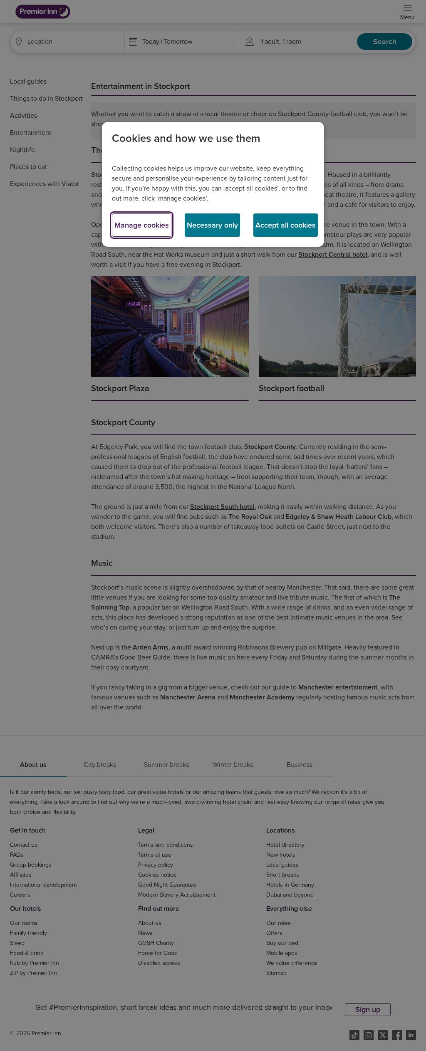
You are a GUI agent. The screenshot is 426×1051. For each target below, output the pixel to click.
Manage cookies (141, 225)
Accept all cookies (285, 225)
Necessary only (212, 225)
